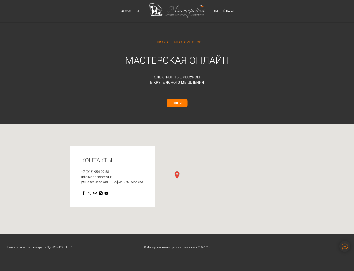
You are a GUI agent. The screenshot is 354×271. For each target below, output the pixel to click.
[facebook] (83, 193)
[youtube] (106, 193)
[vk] (95, 193)
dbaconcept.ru (129, 11)
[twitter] (89, 193)
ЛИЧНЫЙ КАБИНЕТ (226, 11)
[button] (177, 175)
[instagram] (100, 193)
